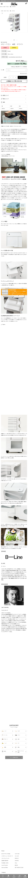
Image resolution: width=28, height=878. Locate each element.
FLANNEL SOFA (5, 862)
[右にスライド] (16, 40)
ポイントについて (23, 73)
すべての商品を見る (14, 757)
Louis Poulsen (5, 865)
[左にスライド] (11, 40)
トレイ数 (2, 69)
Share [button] (3, 324)
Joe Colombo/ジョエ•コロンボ (15, 57)
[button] (14, 95)
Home (1, 6)
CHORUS (17, 860)
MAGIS (16, 865)
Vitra (16, 862)
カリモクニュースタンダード (7, 856)
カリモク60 (17, 853)
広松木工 (17, 858)
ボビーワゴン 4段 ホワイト (9, 6)
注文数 (5, 77)
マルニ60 (17, 856)
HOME (2, 10)
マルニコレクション (5, 858)
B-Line (9, 51)
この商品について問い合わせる (14, 81)
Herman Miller (5, 867)
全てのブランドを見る (6, 853)
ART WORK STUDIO (19, 867)
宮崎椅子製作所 (5, 860)
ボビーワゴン (10, 54)
